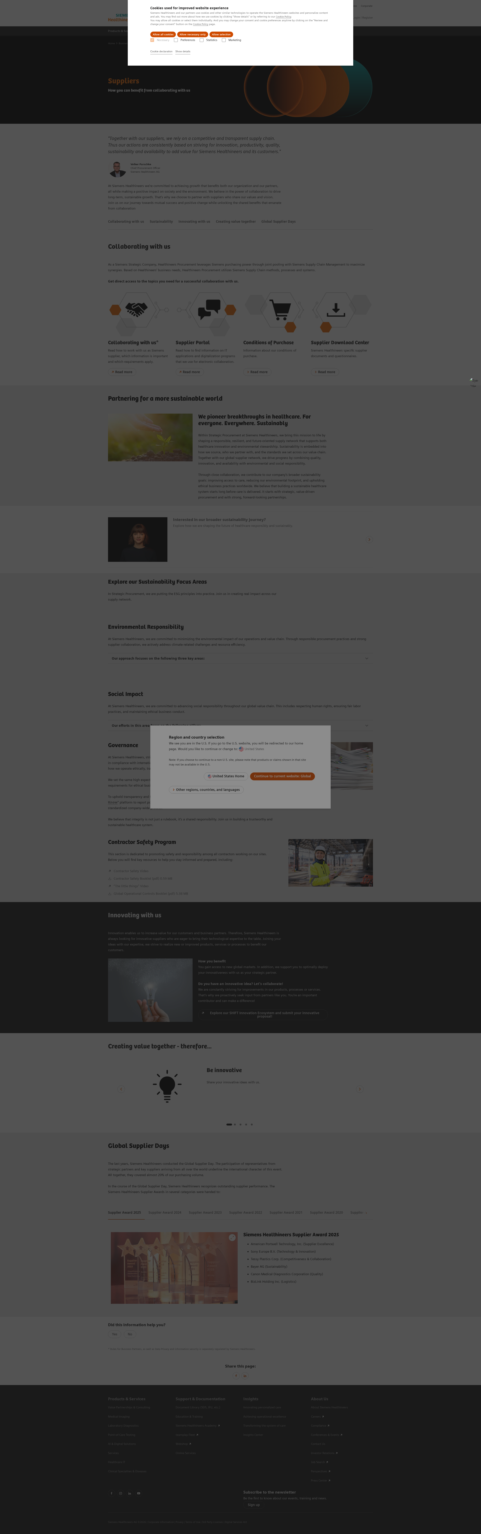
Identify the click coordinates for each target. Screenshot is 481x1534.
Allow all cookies (163, 34)
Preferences (188, 40)
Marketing (234, 40)
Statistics (211, 40)
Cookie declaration (161, 51)
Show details (182, 51)
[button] (474, 382)
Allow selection (221, 34)
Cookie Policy (283, 16)
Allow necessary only (193, 34)
